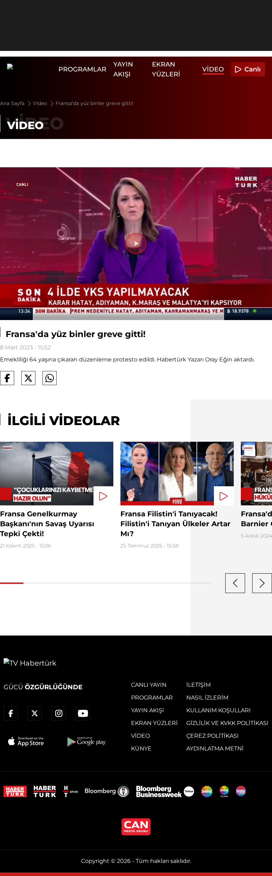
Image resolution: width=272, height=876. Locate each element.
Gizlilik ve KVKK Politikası (227, 723)
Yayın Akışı (147, 710)
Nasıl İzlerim (207, 697)
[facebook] (11, 713)
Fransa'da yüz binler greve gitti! (95, 103)
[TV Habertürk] (31, 69)
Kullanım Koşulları (218, 710)
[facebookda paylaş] (7, 378)
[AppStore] (26, 742)
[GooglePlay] (85, 742)
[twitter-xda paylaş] (28, 378)
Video (213, 69)
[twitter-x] (35, 713)
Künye (141, 748)
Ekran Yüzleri (154, 723)
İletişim (198, 684)
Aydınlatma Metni (215, 748)
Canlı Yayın (148, 684)
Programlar (82, 69)
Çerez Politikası (212, 735)
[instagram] (59, 713)
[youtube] (83, 713)
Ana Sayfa (13, 103)
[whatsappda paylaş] (49, 378)
